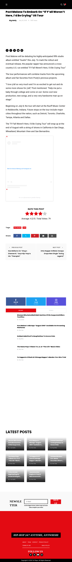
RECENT (21, 310)
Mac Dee (21, 330)
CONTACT (35, 542)
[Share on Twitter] (10, 50)
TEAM (29, 542)
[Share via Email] (18, 50)
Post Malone (17, 227)
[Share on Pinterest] (14, 50)
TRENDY (51, 310)
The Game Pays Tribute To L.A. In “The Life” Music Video (38, 347)
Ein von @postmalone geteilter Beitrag (29, 197)
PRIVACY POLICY (43, 542)
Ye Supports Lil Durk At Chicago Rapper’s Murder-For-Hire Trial (41, 357)
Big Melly (21, 339)
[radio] (27, 213)
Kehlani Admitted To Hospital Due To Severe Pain (36, 336)
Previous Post (17, 247)
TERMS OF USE (26, 545)
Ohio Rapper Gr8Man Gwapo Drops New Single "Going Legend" (52, 253)
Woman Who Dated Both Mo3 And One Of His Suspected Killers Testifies (41, 316)
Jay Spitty (21, 319)
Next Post (56, 247)
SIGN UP (55, 501)
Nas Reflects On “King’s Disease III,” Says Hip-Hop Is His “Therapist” (19, 253)
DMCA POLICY (46, 545)
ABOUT (24, 542)
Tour (24, 227)
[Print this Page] (21, 50)
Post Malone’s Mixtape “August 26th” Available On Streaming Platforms (41, 327)
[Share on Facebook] (7, 50)
